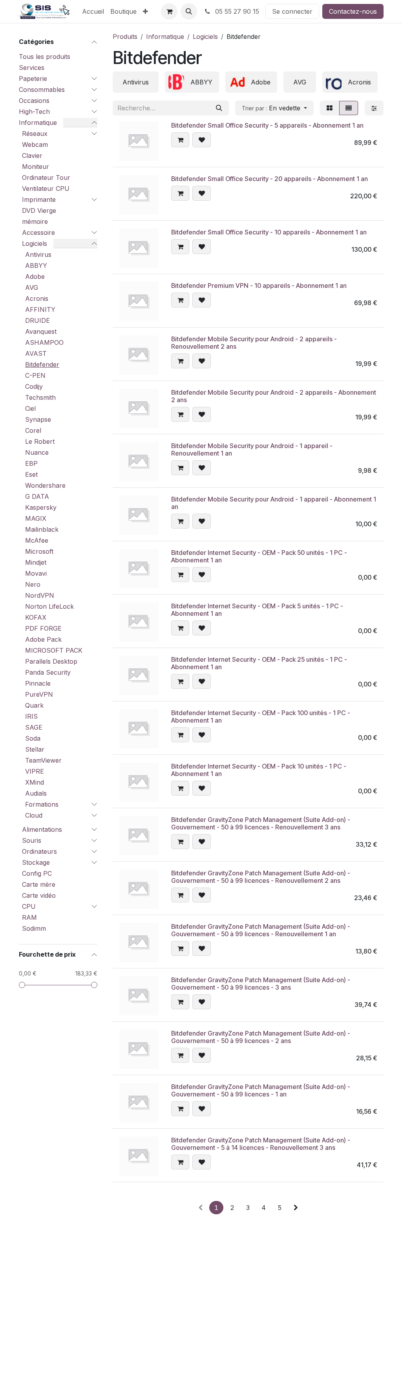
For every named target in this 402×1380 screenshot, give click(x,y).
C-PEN (35, 375)
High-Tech (34, 111)
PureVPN (39, 694)
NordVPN (39, 595)
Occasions (34, 100)
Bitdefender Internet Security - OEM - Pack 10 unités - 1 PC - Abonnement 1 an (258, 770)
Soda (32, 738)
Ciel (30, 408)
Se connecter (292, 11)
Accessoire (38, 232)
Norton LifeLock (49, 606)
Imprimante (39, 199)
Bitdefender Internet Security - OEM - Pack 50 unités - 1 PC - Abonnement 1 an (259, 556)
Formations (41, 804)
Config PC (37, 873)
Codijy (34, 386)
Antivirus (38, 254)
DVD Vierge (39, 210)
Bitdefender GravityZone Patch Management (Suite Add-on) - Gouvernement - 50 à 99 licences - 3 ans (260, 983)
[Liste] (348, 108)
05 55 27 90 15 (236, 11)
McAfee (36, 540)
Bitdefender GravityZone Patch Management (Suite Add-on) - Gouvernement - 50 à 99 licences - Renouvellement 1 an (260, 930)
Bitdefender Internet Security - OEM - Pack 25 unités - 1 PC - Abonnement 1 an (259, 663)
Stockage (36, 862)
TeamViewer (43, 760)
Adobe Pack (43, 639)
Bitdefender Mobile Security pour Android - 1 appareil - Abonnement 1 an (273, 503)
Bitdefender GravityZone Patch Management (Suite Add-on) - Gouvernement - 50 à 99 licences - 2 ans (260, 1037)
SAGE (33, 727)
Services (31, 67)
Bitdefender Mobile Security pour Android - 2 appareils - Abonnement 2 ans (273, 396)
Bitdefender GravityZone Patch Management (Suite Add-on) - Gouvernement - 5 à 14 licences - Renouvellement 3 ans (260, 1143)
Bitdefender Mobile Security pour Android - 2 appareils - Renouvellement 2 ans (254, 342)
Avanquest (41, 331)
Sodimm (34, 928)
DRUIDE (37, 320)
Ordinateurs (39, 851)
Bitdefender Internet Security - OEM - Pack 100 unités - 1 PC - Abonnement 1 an (260, 716)
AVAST (36, 353)
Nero (32, 584)
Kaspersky (41, 507)
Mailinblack (41, 529)
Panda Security (48, 672)
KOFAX (35, 617)
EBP (31, 463)
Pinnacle (38, 683)
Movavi (36, 573)
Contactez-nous (353, 11)
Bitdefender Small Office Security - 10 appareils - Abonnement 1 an (269, 232)
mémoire (35, 221)
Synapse (38, 419)
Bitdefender (42, 364)
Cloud (33, 815)
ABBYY (36, 265)
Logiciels (34, 243)
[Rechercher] (219, 108)
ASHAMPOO (44, 342)
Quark (34, 705)
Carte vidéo (39, 895)
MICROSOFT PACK (53, 650)
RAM (29, 917)
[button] (189, 11)
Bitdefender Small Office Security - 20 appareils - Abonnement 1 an (269, 179)
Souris (31, 840)
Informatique (38, 122)
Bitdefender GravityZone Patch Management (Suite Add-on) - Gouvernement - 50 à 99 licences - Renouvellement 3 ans (260, 823)
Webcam (35, 144)
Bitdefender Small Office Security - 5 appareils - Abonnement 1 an (267, 125)
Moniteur (35, 166)
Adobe (35, 276)
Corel (33, 430)
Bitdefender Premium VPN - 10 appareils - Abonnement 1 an (259, 285)
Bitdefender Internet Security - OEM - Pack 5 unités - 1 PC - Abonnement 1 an (257, 609)
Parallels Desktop (51, 661)
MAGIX (35, 518)
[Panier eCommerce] (169, 11)
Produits (125, 36)
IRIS (31, 716)
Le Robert (40, 441)
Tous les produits (44, 56)
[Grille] (329, 108)
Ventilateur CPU (45, 188)
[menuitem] (93, 11)
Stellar (34, 749)
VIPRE (34, 771)
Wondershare (45, 485)
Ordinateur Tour (46, 177)
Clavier (32, 155)
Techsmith (40, 397)
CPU (29, 906)
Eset (31, 474)
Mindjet (35, 562)
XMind (34, 782)
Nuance (37, 452)
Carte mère (38, 884)
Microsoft (39, 551)
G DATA (37, 496)
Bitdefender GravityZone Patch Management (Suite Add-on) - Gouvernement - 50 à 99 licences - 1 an (260, 1090)
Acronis (36, 298)
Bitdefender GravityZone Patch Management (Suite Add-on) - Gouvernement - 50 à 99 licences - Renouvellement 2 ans (260, 876)
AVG (31, 287)
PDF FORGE (43, 628)
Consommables (42, 89)
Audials (36, 793)
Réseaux (35, 133)
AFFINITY (40, 309)
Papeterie (33, 78)
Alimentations (42, 829)
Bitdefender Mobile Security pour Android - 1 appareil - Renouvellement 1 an (252, 449)
